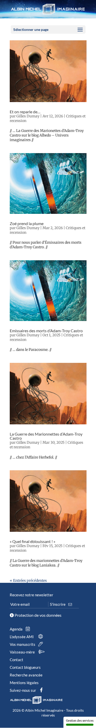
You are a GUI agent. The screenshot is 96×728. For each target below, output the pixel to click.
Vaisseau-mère (23, 652)
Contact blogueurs (25, 667)
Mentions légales (24, 682)
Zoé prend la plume (27, 223)
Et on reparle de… (25, 111)
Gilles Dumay (27, 116)
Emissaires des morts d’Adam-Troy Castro (46, 330)
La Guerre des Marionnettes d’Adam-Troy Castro (46, 435)
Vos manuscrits (23, 644)
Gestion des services (79, 720)
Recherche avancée (26, 675)
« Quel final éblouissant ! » (32, 541)
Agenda (16, 629)
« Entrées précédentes (28, 580)
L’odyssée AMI (22, 636)
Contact (16, 659)
